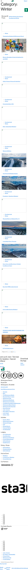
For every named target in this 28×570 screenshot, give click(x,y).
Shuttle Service (6, 442)
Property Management (8, 439)
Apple (21, 363)
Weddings (5, 455)
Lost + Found (6, 413)
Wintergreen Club (7, 398)
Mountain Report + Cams (8, 396)
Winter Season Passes (8, 421)
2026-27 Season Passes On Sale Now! (11, 81)
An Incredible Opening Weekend (10, 309)
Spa (18, 16)
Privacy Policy (6, 556)
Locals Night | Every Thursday (9, 241)
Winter (17, 18)
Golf (4, 424)
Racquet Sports (6, 426)
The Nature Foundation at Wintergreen (12, 403)
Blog (4, 393)
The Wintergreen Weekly (8, 395)
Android (22, 364)
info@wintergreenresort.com (8, 389)
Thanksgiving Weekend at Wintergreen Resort (13, 36)
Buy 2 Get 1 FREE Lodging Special (10, 286)
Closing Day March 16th (8, 104)
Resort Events (13, 16)
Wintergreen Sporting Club (9, 406)
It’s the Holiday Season (8, 348)
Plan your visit (3, 563)
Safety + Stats (6, 414)
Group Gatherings (7, 459)
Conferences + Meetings (8, 457)
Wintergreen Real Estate (8, 400)
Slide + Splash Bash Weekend (9, 126)
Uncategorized (12, 18)
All (9, 16)
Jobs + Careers (6, 410)
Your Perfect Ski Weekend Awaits (10, 173)
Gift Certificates (6, 441)
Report (25, 1)
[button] (26, 10)
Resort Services (6, 408)
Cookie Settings (6, 559)
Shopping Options (7, 449)
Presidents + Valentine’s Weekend (10, 196)
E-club (1, 363)
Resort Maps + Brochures (9, 411)
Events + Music (6, 419)
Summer (21, 16)
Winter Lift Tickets (7, 423)
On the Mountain (7, 434)
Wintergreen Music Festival (9, 405)
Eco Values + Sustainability (9, 554)
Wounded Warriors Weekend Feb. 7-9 (11, 218)
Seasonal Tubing (7, 428)
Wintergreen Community (8, 401)
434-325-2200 (4, 387)
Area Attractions (6, 436)
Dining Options (6, 447)
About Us (5, 392)
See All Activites (6, 429)
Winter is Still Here (7, 151)
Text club (2, 366)
